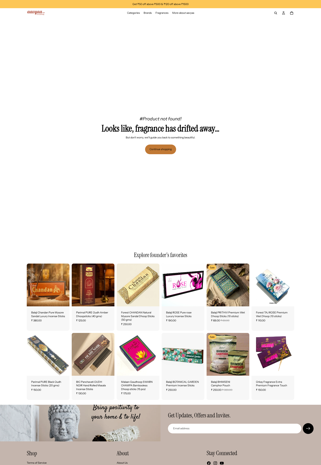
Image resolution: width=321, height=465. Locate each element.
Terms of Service (37, 462)
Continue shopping (161, 149)
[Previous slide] (31, 285)
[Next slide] (65, 285)
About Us (122, 462)
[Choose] (63, 300)
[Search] (276, 13)
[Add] (108, 300)
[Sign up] (308, 428)
